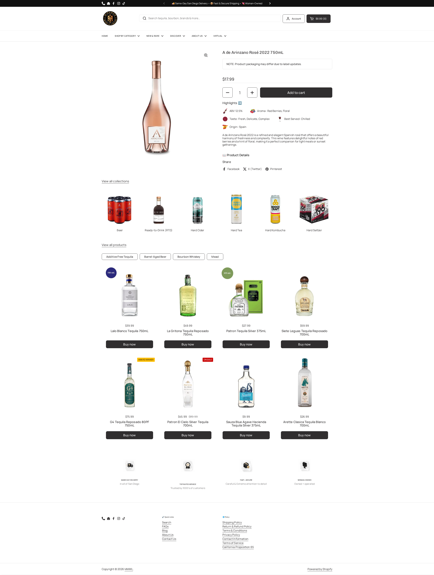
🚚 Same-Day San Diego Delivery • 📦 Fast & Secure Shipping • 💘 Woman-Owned (217, 3)
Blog (165, 530)
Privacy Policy (231, 535)
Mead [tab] (215, 257)
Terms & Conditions (234, 530)
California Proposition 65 (238, 547)
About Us (167, 535)
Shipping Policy (232, 522)
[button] (319, 18)
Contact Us (169, 539)
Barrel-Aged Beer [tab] (155, 257)
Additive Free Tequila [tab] (119, 257)
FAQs (165, 526)
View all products (114, 245)
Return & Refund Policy (237, 526)
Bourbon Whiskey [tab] (188, 257)
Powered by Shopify (320, 569)
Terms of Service (233, 543)
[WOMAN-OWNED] (304, 465)
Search (166, 522)
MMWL (129, 569)
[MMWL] (110, 18)
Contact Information (235, 539)
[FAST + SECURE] (246, 465)
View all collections (115, 181)
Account (296, 18)
